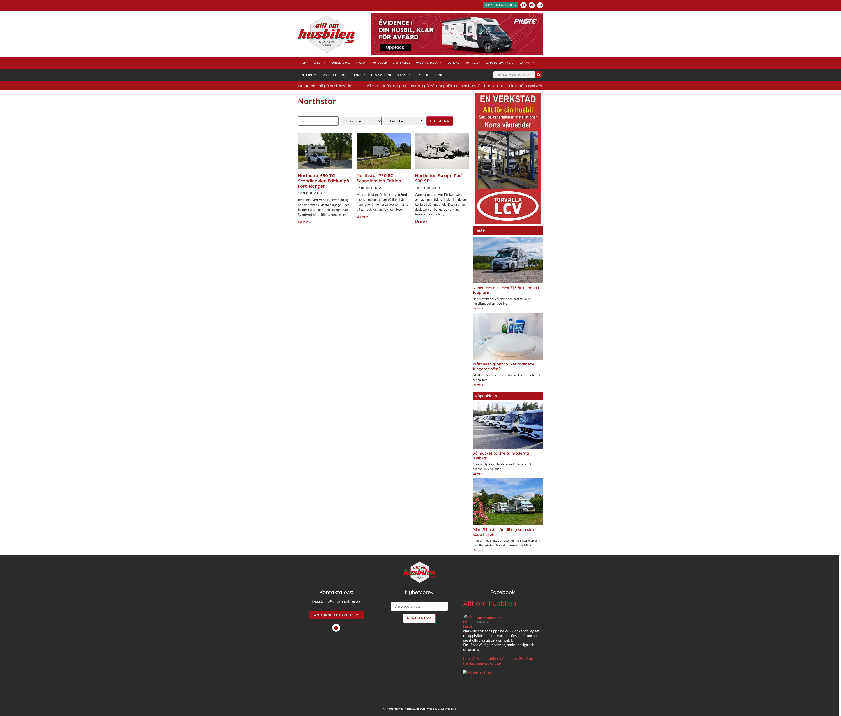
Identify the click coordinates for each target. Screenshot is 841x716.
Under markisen (427, 62)
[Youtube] (532, 5)
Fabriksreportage (334, 74)
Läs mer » (304, 222)
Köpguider (380, 62)
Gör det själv (340, 62)
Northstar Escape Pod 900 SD (438, 178)
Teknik (357, 74)
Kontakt (525, 62)
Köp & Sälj (472, 62)
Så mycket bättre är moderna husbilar (501, 455)
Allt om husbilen (489, 603)
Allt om (307, 74)
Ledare (438, 74)
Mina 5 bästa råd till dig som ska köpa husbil (503, 532)
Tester (316, 62)
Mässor (361, 62)
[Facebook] (523, 5)
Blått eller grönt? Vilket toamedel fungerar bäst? (504, 366)
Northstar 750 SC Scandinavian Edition (379, 178)
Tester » (482, 230)
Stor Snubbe (401, 62)
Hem (303, 62)
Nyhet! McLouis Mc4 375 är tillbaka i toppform (506, 290)
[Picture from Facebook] (482, 695)
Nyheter (422, 74)
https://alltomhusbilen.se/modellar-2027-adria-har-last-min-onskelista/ (501, 660)
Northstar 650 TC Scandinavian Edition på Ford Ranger (323, 181)
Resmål (402, 74)
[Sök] (538, 74)
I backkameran (381, 74)
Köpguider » (486, 395)
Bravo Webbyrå (447, 708)
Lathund (453, 62)
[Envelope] (540, 5)
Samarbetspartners (499, 62)
